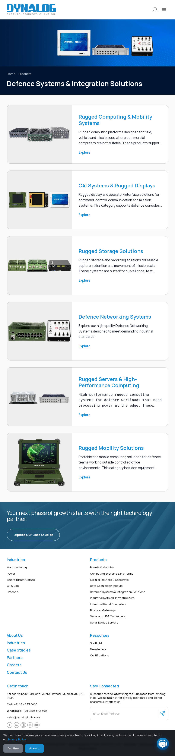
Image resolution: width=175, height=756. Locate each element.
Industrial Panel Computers (108, 604)
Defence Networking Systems (115, 317)
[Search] (155, 9)
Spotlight (96, 643)
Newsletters (98, 649)
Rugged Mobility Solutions (111, 448)
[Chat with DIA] (163, 744)
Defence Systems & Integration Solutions (117, 592)
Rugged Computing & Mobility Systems (115, 120)
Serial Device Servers (104, 622)
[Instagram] (23, 725)
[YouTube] (37, 725)
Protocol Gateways (103, 610)
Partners (15, 657)
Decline (13, 748)
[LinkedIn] (16, 725)
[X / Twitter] (30, 725)
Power (11, 573)
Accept (34, 748)
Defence (12, 592)
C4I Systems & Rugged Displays (117, 185)
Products (25, 74)
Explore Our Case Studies (33, 535)
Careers (14, 665)
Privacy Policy (17, 739)
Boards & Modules (102, 567)
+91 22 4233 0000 (22, 704)
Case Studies (19, 650)
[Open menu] (164, 9)
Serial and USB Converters (107, 616)
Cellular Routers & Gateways (109, 580)
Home (11, 74)
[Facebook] (9, 725)
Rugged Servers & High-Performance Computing (109, 382)
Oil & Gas (13, 586)
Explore (84, 152)
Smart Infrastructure (21, 580)
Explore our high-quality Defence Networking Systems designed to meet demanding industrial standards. (116, 331)
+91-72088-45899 (27, 711)
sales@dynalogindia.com (23, 717)
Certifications (99, 655)
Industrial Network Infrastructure (112, 598)
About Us (15, 635)
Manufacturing (17, 567)
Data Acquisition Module (106, 586)
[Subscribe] (162, 713)
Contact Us (17, 672)
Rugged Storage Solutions (111, 251)
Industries (16, 642)
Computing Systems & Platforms (111, 573)
